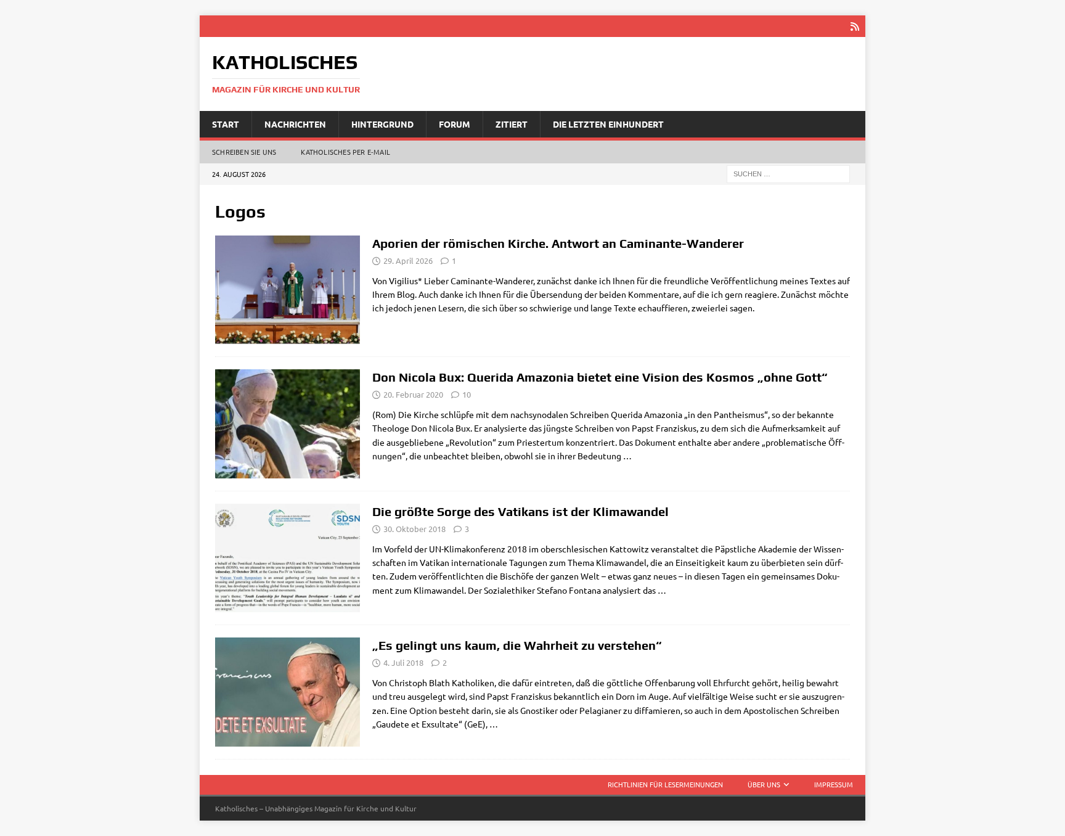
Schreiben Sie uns (244, 152)
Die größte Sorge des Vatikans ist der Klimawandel (520, 511)
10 (466, 394)
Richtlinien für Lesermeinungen (665, 784)
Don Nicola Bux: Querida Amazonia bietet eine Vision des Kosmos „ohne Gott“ (600, 377)
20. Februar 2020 (413, 394)
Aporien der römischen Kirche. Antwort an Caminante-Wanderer (558, 243)
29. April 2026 (408, 260)
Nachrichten (295, 123)
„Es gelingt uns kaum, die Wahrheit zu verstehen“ (517, 645)
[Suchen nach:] (788, 173)
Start (225, 123)
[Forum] (287, 692)
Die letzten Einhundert (608, 123)
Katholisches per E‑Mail (345, 152)
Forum (454, 123)
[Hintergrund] (287, 558)
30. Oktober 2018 (414, 528)
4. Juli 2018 (403, 662)
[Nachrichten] (287, 423)
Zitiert (512, 123)
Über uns (764, 784)
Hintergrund (382, 123)
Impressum (833, 784)
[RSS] (854, 26)
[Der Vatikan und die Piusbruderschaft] (287, 290)
